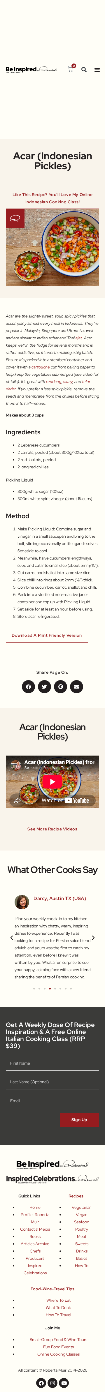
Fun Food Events (58, 1346)
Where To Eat (58, 1300)
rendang (53, 381)
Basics (81, 1258)
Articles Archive (35, 1243)
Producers (35, 1258)
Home (35, 1207)
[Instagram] (52, 1383)
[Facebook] (41, 1383)
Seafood (81, 1222)
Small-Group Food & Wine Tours (58, 1339)
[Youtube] (64, 1383)
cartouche (41, 367)
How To (81, 1265)
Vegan (82, 1214)
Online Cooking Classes (58, 1354)
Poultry (81, 1229)
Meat (81, 1236)
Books (35, 1236)
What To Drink (58, 1307)
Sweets (81, 1243)
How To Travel (58, 1314)
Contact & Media (35, 1229)
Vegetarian (82, 1207)
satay (67, 381)
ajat (79, 337)
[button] (84, 69)
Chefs (35, 1251)
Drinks (82, 1251)
